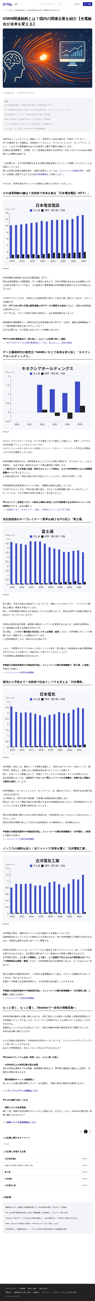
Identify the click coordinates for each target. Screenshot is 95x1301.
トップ (5, 10)
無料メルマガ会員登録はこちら (21, 1122)
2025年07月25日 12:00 (26, 93)
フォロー (85, 1159)
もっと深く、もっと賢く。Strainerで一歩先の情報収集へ (25, 129)
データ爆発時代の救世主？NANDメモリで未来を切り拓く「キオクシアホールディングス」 (38, 110)
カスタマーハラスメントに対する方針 (64, 1292)
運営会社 (8, 1292)
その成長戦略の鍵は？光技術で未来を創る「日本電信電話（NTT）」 (30, 105)
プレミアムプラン (11, 1288)
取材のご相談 (32, 1288)
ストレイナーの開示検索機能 (20, 672)
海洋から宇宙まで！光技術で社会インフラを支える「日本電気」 (28, 119)
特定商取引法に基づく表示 (22, 1292)
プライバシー (46, 1292)
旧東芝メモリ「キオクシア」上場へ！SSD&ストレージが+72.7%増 (38, 509)
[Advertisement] (47, 1253)
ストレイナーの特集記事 (70, 170)
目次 (6, 101)
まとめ (11, 10)
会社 (16, 4)
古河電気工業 (9, 93)
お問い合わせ (43, 1288)
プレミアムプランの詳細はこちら (22, 1090)
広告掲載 (22, 1288)
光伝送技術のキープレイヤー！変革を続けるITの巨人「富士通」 (28, 114)
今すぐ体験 (87, 4)
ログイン (77, 4)
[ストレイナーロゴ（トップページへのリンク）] (9, 4)
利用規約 (36, 1292)
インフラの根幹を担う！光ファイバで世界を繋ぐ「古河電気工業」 (29, 124)
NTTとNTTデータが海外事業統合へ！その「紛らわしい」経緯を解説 (39, 342)
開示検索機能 (40, 174)
